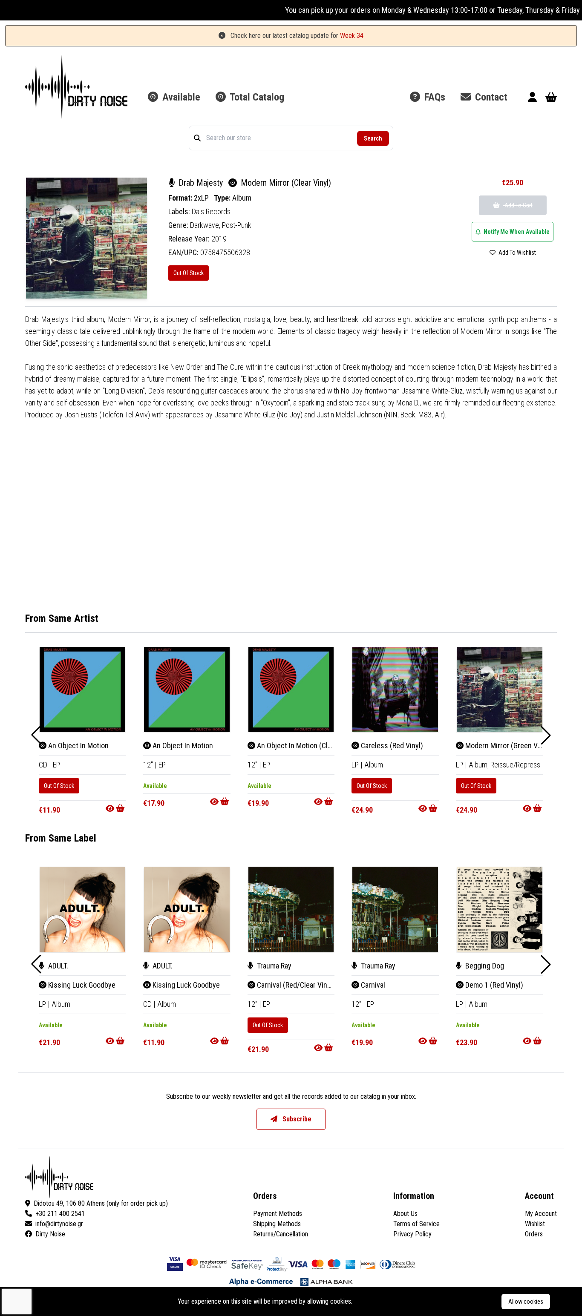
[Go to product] (116, 808)
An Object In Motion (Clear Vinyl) (306, 745)
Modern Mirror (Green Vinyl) (507, 745)
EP (56, 764)
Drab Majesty (200, 183)
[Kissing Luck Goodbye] (82, 909)
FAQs (433, 97)
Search (373, 138)
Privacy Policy (412, 1234)
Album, (479, 764)
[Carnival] (395, 909)
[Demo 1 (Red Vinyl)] (499, 909)
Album (241, 197)
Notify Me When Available (516, 231)
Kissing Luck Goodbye (80, 984)
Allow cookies (525, 1301)
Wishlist (535, 1224)
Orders (534, 1234)
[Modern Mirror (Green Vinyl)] (499, 689)
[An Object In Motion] (82, 689)
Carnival (372, 984)
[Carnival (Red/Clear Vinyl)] (291, 909)
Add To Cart (518, 205)
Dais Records (211, 211)
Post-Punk (236, 225)
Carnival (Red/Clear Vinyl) (295, 984)
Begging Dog (484, 965)
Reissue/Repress (515, 764)
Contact (490, 97)
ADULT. (57, 965)
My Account (541, 1214)
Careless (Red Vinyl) (391, 745)
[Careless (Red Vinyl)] (395, 689)
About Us (405, 1214)
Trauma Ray (273, 965)
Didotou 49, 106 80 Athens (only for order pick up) (101, 1203)
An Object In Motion (77, 745)
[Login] (532, 99)
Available (180, 97)
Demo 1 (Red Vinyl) (493, 984)
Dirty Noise (50, 1234)
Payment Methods (277, 1214)
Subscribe (296, 1119)
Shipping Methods (277, 1224)
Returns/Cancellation (280, 1234)
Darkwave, (206, 225)
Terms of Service (416, 1224)
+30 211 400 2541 (60, 1214)
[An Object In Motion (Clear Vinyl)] (291, 689)
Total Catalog (256, 97)
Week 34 (351, 36)
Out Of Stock (188, 273)
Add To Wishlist (516, 252)
